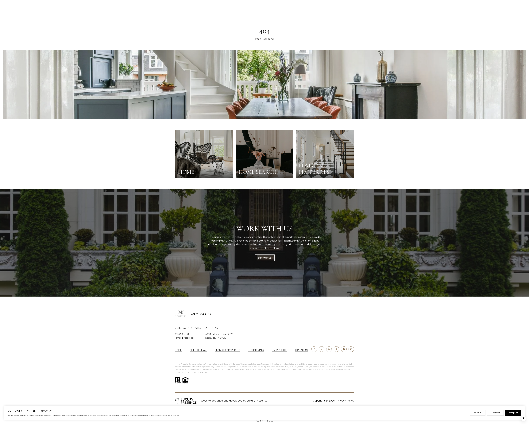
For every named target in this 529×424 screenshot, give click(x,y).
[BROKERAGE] (351, 349)
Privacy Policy (345, 400)
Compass (257, 364)
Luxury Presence (257, 400)
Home (178, 350)
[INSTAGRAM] (321, 349)
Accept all (513, 413)
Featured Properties (227, 350)
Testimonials (256, 350)
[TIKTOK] (336, 349)
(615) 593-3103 (182, 334)
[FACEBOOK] (314, 349)
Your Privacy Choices (264, 421)
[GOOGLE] (344, 349)
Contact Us (264, 258)
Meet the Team (198, 350)
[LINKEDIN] (329, 349)
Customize (495, 413)
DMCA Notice (279, 350)
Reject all (478, 413)
